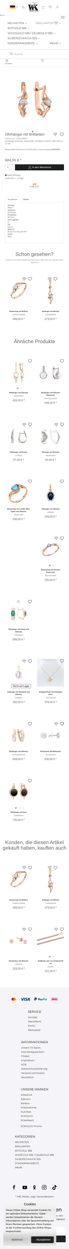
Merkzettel (34, 1030)
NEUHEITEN (16, 23)
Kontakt (32, 1017)
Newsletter (27, 1077)
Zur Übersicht (8, 63)
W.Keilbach (27, 1120)
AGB (23, 1064)
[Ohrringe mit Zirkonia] (50, 436)
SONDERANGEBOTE (22, 43)
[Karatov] (34, 185)
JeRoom (25, 1099)
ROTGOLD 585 (17, 28)
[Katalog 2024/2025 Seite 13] (56, 724)
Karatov (25, 1103)
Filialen (25, 1056)
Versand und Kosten (33, 1073)
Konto (31, 1025)
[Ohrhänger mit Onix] (18, 792)
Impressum (27, 1060)
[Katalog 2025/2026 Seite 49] (24, 425)
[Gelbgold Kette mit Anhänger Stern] (50, 672)
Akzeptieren (43, 1239)
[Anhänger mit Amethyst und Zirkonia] (18, 672)
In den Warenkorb (41, 167)
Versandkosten (45, 1196)
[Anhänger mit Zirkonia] (50, 492)
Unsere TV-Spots (31, 1047)
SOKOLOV (27, 1116)
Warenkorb (34, 1021)
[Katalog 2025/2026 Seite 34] (24, 929)
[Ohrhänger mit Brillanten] (34, 99)
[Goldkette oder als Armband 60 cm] (50, 940)
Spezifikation (13, 199)
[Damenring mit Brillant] (18, 290)
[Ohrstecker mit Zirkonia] (18, 940)
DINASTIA (26, 1094)
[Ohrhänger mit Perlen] (18, 436)
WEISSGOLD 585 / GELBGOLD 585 (30, 33)
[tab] (32, 131)
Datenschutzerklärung (34, 1068)
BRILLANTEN (45, 23)
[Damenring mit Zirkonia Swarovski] (50, 549)
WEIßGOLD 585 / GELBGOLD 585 (34, 1154)
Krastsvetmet (29, 1107)
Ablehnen (17, 1239)
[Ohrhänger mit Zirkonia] (18, 372)
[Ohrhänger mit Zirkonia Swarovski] (50, 372)
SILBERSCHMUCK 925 (23, 38)
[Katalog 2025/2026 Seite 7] (56, 929)
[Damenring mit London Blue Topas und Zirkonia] (18, 492)
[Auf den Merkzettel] (62, 134)
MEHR (54, 43)
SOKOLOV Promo (31, 1126)
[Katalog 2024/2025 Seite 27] (24, 661)
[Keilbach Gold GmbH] (33, 7)
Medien (26, 199)
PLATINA (26, 1111)
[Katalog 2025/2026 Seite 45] (56, 425)
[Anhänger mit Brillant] (50, 293)
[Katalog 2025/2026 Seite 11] (56, 538)
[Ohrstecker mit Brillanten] (50, 735)
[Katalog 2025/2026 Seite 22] (55, 136)
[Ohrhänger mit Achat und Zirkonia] (18, 613)
